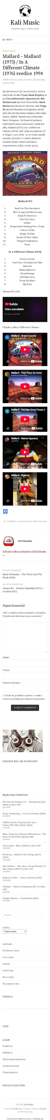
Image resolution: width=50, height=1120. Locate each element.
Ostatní (6, 964)
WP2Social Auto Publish (15, 1119)
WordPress (16, 1109)
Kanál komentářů (11, 1066)
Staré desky (8, 977)
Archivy (6, 927)
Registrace (8, 1046)
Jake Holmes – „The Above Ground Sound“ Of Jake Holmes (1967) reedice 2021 (24, 867)
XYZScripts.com (38, 1119)
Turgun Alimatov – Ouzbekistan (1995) (21, 898)
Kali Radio (7, 944)
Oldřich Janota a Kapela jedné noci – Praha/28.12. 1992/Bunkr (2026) (20, 823)
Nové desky (8, 957)
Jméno (6, 657)
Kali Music (25, 23)
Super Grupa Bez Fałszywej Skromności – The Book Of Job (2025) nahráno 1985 (24, 835)
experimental (25, 521)
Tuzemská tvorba (11, 983)
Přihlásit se (8, 996)
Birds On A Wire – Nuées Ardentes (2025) (22, 877)
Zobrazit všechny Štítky (14, 1085)
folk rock (37, 521)
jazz (45, 521)
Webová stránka (11, 683)
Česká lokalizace (10, 1072)
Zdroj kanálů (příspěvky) (14, 1059)
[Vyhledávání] (45, 39)
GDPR (5, 1026)
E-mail (6, 670)
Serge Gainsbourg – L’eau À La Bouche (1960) (24, 813)
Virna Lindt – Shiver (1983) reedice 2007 (22, 845)
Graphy (43, 1109)
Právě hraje (9, 51)
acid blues (12, 521)
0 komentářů (9, 82)
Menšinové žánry (11, 950)
